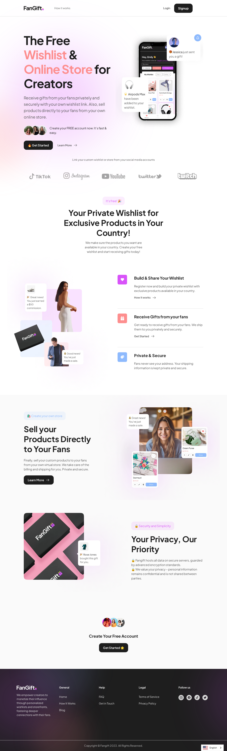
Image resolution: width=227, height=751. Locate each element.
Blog (62, 710)
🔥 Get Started (38, 145)
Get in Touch (106, 703)
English (213, 747)
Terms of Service (149, 696)
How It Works (67, 703)
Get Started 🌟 (113, 648)
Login (166, 8)
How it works (62, 8)
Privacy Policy (147, 703)
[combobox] (212, 748)
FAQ (101, 696)
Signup (183, 8)
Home (63, 696)
